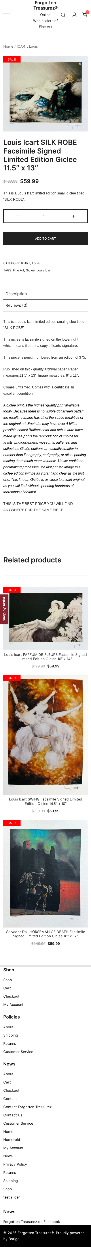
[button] (80, 64)
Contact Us (12, 1115)
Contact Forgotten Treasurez (27, 1107)
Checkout (11, 996)
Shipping (10, 1035)
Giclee (30, 270)
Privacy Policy (15, 1164)
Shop (7, 980)
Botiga (14, 1239)
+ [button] (73, 215)
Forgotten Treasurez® (45, 5)
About (8, 1027)
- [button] (17, 215)
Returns (9, 1043)
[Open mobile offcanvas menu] (6, 15)
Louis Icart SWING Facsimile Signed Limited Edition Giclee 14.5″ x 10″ (45, 801)
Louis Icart (43, 270)
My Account (13, 1004)
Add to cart (45, 238)
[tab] (45, 294)
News (8, 1156)
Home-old (11, 1139)
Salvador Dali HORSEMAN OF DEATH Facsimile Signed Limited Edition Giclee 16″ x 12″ (45, 934)
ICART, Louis (27, 46)
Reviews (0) (17, 305)
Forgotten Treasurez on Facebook (31, 1221)
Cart (7, 988)
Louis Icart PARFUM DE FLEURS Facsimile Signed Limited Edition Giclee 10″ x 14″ (45, 656)
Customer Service (18, 1051)
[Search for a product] (63, 15)
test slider (11, 1197)
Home (8, 46)
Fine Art (18, 270)
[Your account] (74, 15)
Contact (10, 1098)
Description (16, 293)
